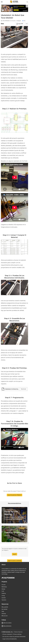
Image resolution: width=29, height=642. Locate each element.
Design (3, 589)
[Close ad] (27, 6)
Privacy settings (17, 634)
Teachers (4, 600)
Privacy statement (7, 634)
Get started (4, 609)
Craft (3, 591)
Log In (14, 554)
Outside (4, 598)
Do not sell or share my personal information (14, 636)
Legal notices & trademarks (10, 639)
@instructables (7, 623)
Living (3, 595)
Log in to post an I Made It (14, 495)
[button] (2, 2)
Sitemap (4, 613)
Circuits (13, 20)
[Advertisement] (14, 8)
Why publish (5, 607)
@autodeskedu (7, 626)
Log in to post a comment (14, 560)
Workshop (4, 587)
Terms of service (18, 632)
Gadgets (19, 20)
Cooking (4, 593)
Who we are (4, 616)
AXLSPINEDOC (6, 20)
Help (3, 611)
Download (23, 389)
